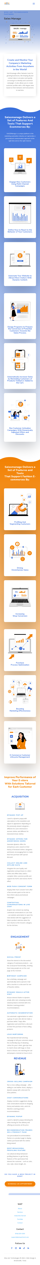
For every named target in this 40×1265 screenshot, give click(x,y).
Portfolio (20, 1219)
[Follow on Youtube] (20, 1248)
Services (20, 1212)
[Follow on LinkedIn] (28, 1248)
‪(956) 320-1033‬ (20, 1233)
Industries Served (20, 1215)
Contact (20, 1223)
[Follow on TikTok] (24, 1248)
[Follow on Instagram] (16, 1248)
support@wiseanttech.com (20, 1237)
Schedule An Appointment (20, 1184)
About (20, 1208)
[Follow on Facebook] (11, 1248)
